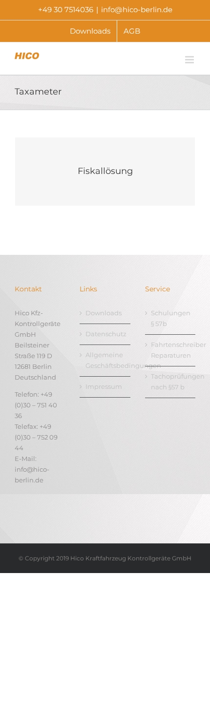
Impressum (103, 386)
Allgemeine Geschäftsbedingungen (105, 360)
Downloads (103, 313)
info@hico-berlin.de (136, 9)
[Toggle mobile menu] (190, 60)
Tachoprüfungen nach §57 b (170, 381)
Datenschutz (105, 334)
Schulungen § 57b (170, 318)
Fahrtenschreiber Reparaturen (170, 350)
